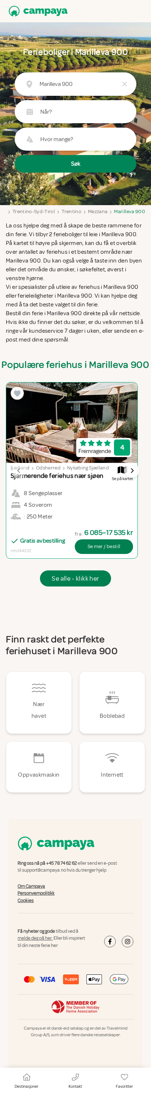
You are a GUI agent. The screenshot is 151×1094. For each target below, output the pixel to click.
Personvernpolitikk (36, 893)
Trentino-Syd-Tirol (33, 211)
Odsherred (48, 468)
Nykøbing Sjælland (88, 468)
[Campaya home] (36, 11)
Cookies (26, 901)
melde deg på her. (35, 939)
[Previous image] (19, 470)
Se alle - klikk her (75, 578)
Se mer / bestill (104, 546)
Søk (75, 163)
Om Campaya (31, 886)
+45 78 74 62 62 (61, 863)
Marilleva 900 (129, 211)
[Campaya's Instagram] (127, 941)
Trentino (71, 211)
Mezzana (97, 211)
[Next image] (132, 470)
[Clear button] (124, 84)
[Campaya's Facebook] (110, 941)
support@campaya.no (44, 871)
